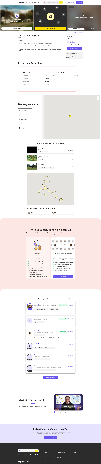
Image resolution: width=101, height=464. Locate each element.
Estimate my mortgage (49, 437)
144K (46, 194)
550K (39, 191)
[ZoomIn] (98, 97)
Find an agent (71, 2)
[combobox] (45, 2)
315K (62, 198)
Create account (75, 28)
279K (55, 191)
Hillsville (22, 37)
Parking (22, 128)
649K (56, 196)
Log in (91, 28)
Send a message (75, 48)
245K (45, 182)
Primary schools (24, 110)
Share (75, 32)
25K (47, 188)
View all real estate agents (50, 377)
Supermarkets (24, 119)
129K (49, 191)
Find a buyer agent (62, 276)
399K (46, 176)
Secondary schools (25, 114)
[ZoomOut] (98, 99)
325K (43, 189)
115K (48, 181)
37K (44, 180)
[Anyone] (21, 2)
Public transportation (25, 123)
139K (43, 185)
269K (53, 193)
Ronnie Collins (72, 42)
